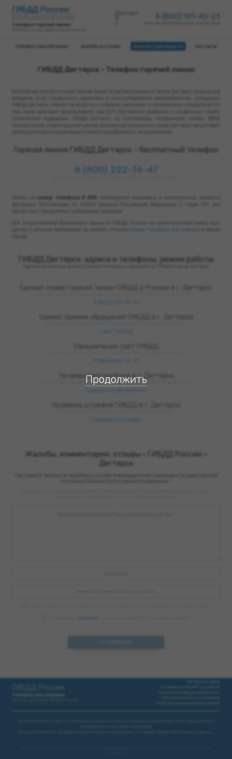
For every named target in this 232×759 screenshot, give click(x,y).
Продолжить (116, 379)
